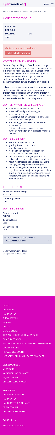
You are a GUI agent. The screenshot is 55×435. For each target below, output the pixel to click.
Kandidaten (9, 313)
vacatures (15, 11)
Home (5, 11)
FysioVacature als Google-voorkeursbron (27, 343)
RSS (7, 420)
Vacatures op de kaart (16, 373)
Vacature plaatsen (13, 394)
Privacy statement (13, 351)
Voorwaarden (11, 347)
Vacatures (9, 369)
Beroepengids (11, 330)
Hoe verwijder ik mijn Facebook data (23, 356)
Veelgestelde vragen (15, 381)
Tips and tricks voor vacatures (21, 335)
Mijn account (10, 377)
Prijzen (7, 322)
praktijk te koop (12, 339)
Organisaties (10, 318)
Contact (8, 326)
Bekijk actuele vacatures (18, 53)
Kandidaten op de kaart (17, 403)
